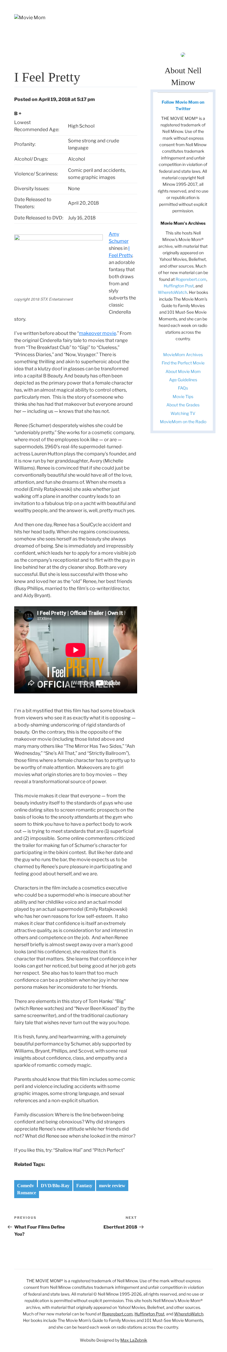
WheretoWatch (172, 292)
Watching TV (183, 413)
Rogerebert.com (191, 279)
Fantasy (84, 1185)
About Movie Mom (183, 371)
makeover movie (97, 333)
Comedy (25, 1185)
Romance (26, 1192)
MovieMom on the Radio (183, 421)
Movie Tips (183, 396)
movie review (112, 1185)
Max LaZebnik (133, 1340)
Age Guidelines (183, 379)
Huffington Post (179, 285)
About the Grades (183, 404)
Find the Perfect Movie (183, 362)
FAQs (183, 387)
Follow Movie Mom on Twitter (183, 105)
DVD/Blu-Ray (55, 1185)
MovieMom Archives (183, 354)
